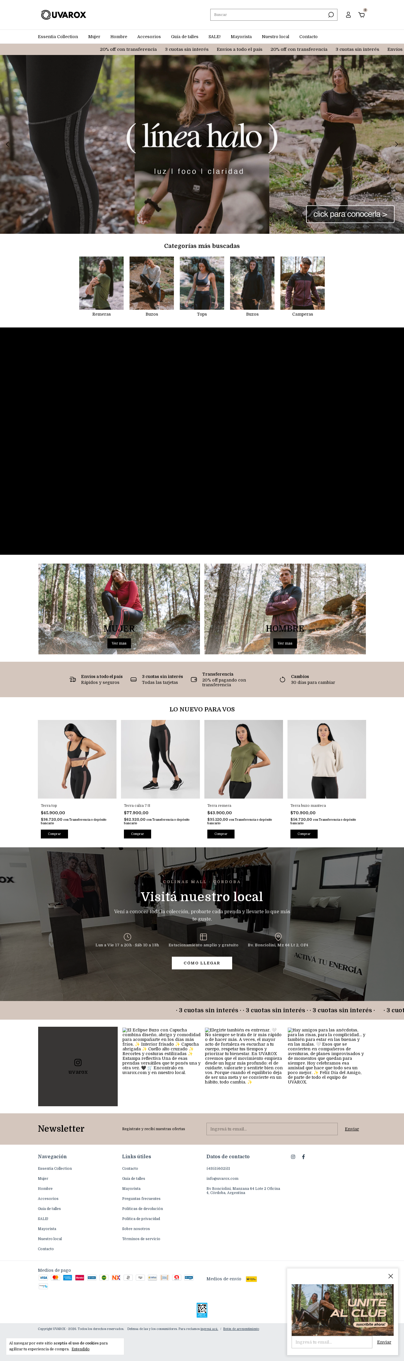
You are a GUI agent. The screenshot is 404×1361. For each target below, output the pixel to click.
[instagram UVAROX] (293, 1156)
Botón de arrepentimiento (241, 1329)
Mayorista (241, 36)
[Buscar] (330, 15)
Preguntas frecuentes (141, 1199)
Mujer (94, 36)
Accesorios (149, 36)
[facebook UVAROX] (303, 1156)
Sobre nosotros (136, 1229)
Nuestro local (275, 36)
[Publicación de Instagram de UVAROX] (161, 1067)
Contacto (308, 36)
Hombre (118, 36)
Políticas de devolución (142, 1209)
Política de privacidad (141, 1219)
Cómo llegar (202, 963)
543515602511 (218, 1169)
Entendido (81, 1349)
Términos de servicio (141, 1239)
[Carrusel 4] (202, 144)
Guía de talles (184, 36)
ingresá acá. (209, 1329)
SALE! (215, 36)
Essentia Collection (58, 36)
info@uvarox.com (222, 1179)
